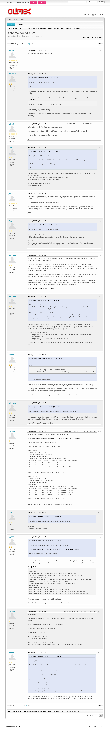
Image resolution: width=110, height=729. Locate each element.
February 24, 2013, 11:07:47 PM (37, 74)
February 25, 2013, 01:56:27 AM (37, 296)
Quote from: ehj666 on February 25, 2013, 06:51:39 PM (46, 407)
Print (100, 44)
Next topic (98, 38)
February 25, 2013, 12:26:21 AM (37, 147)
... (24, 44)
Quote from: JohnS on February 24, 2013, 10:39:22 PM (45, 77)
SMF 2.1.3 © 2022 (10, 726)
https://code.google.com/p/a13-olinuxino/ (42, 288)
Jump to (88, 715)
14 (36, 44)
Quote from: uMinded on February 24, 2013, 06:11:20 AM (46, 358)
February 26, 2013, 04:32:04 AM (37, 537)
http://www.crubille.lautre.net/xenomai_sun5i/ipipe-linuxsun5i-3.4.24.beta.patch (54, 438)
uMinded (12, 74)
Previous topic (88, 38)
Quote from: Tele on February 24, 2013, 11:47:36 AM (45, 300)
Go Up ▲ (102, 727)
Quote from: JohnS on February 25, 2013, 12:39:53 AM (45, 225)
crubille (12, 431)
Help (86, 727)
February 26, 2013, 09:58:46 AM (37, 611)
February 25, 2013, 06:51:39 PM (37, 355)
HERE (38, 274)
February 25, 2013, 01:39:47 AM (37, 255)
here (38, 423)
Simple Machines (20, 726)
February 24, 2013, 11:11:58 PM (37, 124)
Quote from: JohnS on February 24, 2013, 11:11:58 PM (45, 151)
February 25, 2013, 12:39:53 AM (37, 194)
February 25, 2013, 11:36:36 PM (37, 512)
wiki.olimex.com (90, 266)
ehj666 (11, 355)
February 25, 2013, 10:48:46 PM (37, 431)
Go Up (9, 706)
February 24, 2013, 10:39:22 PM (37, 50)
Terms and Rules (93, 727)
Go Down (11, 44)
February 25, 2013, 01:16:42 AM (37, 221)
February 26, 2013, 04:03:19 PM (37, 652)
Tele (10, 147)
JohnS (11, 50)
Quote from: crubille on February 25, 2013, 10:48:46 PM (46, 516)
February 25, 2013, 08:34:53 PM (37, 403)
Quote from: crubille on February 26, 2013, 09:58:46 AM (46, 656)
